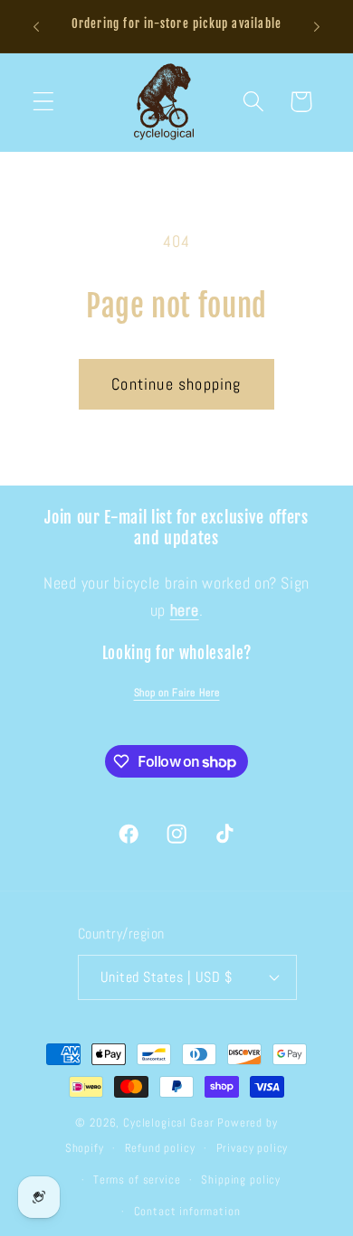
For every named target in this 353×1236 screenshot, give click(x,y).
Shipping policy (241, 1179)
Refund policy (160, 1148)
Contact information (187, 1211)
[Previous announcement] (36, 26)
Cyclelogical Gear (168, 1122)
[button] (44, 102)
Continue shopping (176, 383)
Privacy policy (252, 1148)
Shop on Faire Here (177, 692)
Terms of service (136, 1179)
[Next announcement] (317, 26)
